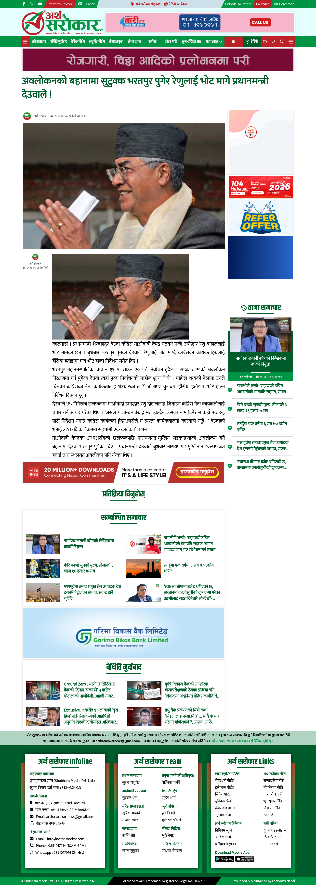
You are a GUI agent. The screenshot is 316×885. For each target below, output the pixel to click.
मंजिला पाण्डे (130, 820)
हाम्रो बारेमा (270, 823)
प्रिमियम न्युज (223, 830)
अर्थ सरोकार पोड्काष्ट (148, 4)
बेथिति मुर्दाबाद (58, 42)
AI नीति (268, 815)
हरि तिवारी (168, 813)
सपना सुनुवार (130, 851)
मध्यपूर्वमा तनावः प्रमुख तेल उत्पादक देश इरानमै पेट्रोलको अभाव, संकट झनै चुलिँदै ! (92, 593)
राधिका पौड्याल (172, 851)
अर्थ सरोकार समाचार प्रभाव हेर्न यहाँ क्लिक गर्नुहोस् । (242, 741)
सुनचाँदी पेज (223, 815)
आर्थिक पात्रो (223, 837)
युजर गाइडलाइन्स (274, 830)
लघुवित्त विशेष (97, 42)
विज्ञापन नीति (271, 808)
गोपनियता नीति (273, 787)
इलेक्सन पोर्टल (224, 787)
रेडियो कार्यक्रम (178, 4)
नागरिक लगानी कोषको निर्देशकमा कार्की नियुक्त (89, 544)
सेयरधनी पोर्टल (224, 781)
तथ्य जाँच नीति (272, 794)
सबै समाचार (39, 42)
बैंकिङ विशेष (78, 42)
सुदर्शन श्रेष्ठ (129, 798)
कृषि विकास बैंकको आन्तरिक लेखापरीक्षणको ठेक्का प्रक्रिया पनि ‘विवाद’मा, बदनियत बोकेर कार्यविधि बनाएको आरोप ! (191, 690)
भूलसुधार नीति (272, 801)
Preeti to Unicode (60, 4)
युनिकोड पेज (223, 801)
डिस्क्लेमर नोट (272, 837)
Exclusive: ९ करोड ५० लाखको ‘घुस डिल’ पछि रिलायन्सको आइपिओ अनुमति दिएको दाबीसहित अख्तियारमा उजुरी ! (91, 716)
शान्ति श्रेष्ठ (128, 835)
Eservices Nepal (283, 881)
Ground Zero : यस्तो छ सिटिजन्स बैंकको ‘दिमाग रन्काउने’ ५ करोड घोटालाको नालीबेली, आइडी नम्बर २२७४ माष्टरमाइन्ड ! (89, 690)
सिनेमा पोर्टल (223, 794)
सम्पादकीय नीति (273, 781)
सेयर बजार (134, 42)
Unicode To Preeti (238, 4)
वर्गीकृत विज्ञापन (225, 844)
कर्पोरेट (153, 42)
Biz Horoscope (284, 4)
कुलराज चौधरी (171, 820)
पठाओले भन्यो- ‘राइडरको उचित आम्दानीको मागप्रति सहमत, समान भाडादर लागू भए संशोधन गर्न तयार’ (190, 544)
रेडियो (254, 42)
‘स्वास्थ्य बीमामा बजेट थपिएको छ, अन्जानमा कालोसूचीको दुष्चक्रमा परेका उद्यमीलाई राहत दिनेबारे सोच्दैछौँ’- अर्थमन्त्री (192, 593)
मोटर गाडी (171, 42)
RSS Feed (270, 844)
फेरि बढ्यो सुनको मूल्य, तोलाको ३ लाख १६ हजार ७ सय (89, 568)
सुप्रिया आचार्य (131, 813)
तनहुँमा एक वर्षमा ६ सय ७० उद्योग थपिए (189, 568)
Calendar (262, 4)
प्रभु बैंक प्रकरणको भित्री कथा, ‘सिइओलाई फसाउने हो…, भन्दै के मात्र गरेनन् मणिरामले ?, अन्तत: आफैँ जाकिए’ (192, 716)
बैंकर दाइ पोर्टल (225, 808)
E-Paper (89, 4)
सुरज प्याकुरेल (131, 782)
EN (233, 42)
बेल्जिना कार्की (171, 782)
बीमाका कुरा (116, 42)
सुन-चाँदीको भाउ (191, 42)
